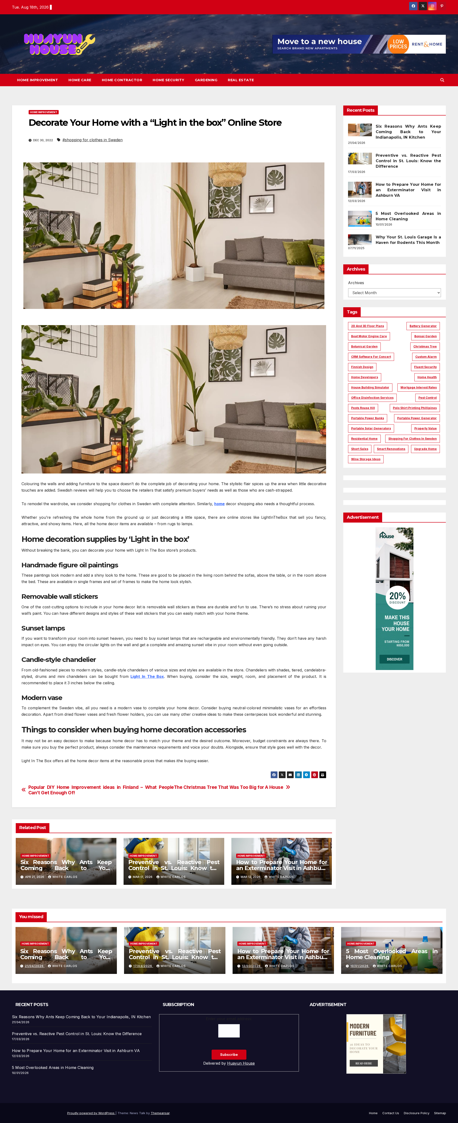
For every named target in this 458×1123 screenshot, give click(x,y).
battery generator (423, 326)
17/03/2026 (143, 966)
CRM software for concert (371, 356)
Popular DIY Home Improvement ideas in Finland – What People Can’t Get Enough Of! (101, 790)
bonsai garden (425, 336)
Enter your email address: (229, 1018)
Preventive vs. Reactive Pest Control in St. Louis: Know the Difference (173, 868)
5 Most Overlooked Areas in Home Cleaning (392, 954)
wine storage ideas (365, 459)
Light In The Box (147, 676)
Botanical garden (364, 346)
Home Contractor (122, 80)
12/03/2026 (252, 966)
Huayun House (241, 1063)
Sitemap (440, 1113)
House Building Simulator (370, 387)
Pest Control (427, 397)
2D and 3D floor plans (367, 326)
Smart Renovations (391, 449)
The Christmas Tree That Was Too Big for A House (228, 787)
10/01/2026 (360, 966)
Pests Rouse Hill (363, 408)
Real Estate (241, 80)
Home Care (79, 80)
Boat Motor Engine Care (369, 336)
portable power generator (417, 418)
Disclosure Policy (416, 1113)
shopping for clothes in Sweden (412, 438)
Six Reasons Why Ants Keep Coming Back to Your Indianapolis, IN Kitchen (66, 868)
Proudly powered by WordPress (91, 1113)
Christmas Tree (425, 346)
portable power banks (367, 418)
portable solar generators (371, 428)
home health (427, 377)
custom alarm (426, 356)
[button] (442, 80)
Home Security (168, 80)
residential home (364, 438)
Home (373, 1113)
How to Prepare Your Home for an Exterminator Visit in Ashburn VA (281, 868)
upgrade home (425, 449)
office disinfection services (372, 397)
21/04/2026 (35, 966)
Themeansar (160, 1113)
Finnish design (362, 367)
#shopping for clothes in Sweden (92, 139)
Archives (356, 282)
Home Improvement (37, 80)
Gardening (206, 80)
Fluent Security (425, 367)
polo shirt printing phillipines (415, 408)
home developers (364, 377)
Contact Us (390, 1113)
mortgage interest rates (419, 387)
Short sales (359, 449)
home (219, 503)
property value (425, 428)
